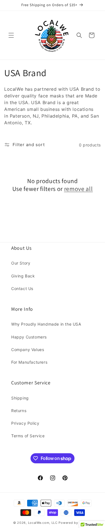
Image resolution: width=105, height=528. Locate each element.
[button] (11, 35)
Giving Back (23, 276)
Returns (18, 410)
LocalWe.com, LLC (43, 523)
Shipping (20, 398)
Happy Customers (29, 337)
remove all (78, 189)
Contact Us (22, 288)
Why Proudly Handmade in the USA (46, 324)
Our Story (20, 263)
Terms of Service (28, 435)
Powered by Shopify (75, 523)
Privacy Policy (25, 423)
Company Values (27, 349)
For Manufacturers (29, 362)
